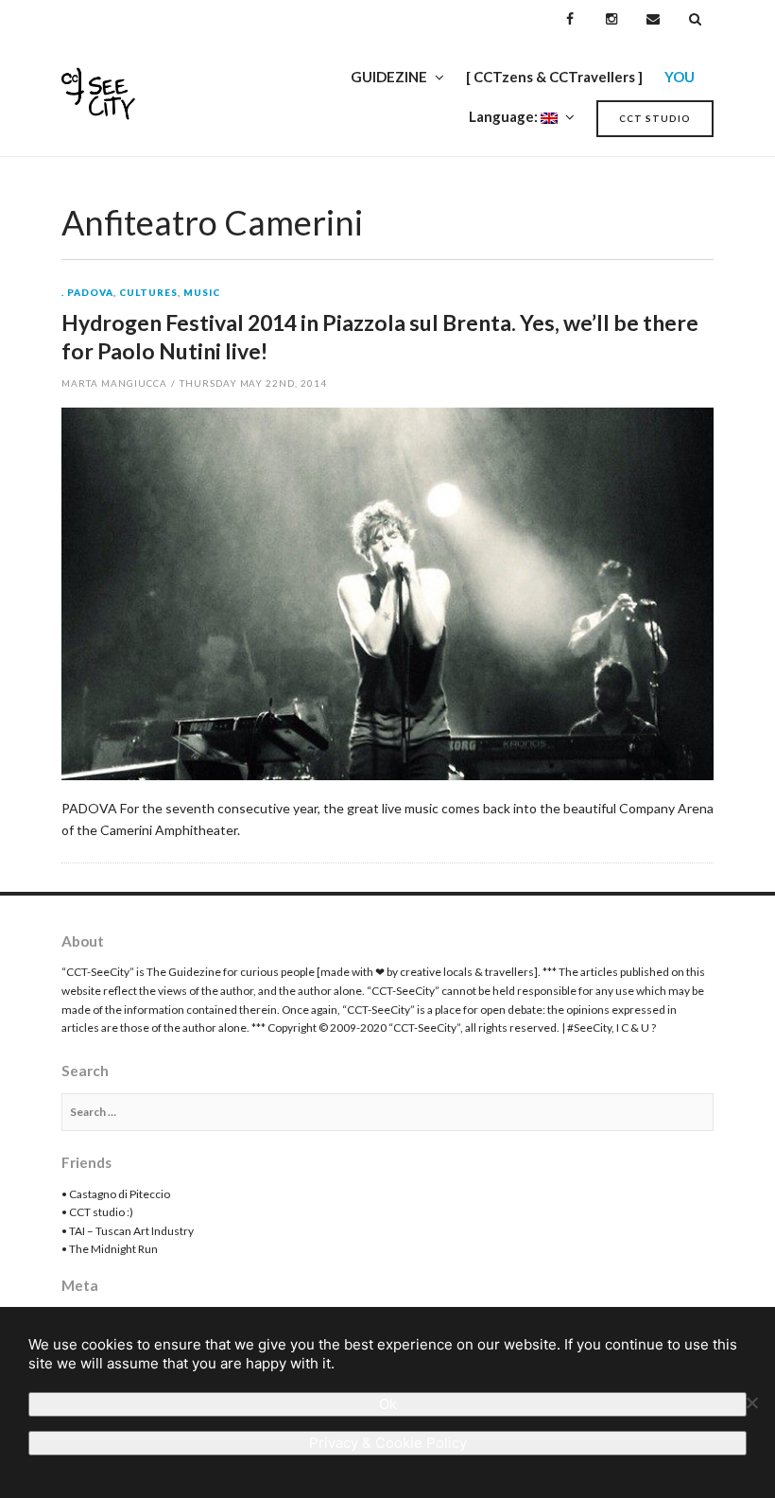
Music (201, 293)
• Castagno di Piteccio (115, 1194)
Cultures (148, 293)
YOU (679, 76)
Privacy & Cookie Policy (388, 1443)
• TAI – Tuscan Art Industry (127, 1231)
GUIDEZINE (389, 76)
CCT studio (655, 118)
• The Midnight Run (109, 1249)
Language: (505, 116)
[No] (751, 1402)
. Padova (87, 293)
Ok (388, 1404)
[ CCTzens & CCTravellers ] (554, 76)
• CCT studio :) (97, 1212)
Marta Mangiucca (114, 383)
